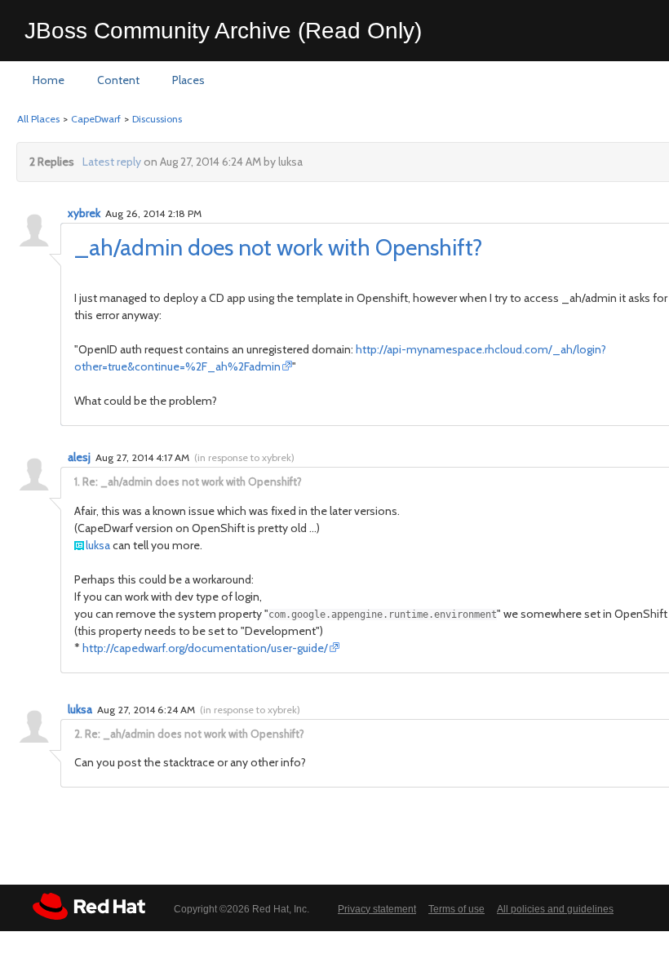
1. (77, 481)
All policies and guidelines (555, 909)
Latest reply (111, 161)
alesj (79, 457)
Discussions (157, 119)
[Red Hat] (89, 906)
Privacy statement (377, 909)
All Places (38, 119)
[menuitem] (48, 80)
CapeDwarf (96, 119)
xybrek (84, 213)
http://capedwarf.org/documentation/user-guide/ (205, 648)
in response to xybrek (244, 457)
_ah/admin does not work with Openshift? (278, 247)
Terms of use (456, 909)
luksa (98, 545)
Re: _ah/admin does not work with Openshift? (192, 481)
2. (78, 733)
